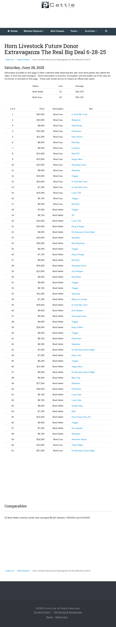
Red (74, 411)
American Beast (79, 439)
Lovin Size (76, 394)
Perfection (76, 131)
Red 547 (76, 153)
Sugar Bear (77, 159)
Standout (76, 170)
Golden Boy (77, 406)
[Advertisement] (59, 17)
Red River (76, 277)
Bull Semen (57, 30)
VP (73, 215)
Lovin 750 (76, 193)
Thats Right (77, 445)
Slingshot (76, 120)
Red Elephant (78, 243)
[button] (106, 31)
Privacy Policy (42, 612)
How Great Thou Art (81, 417)
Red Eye (76, 142)
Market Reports (23, 60)
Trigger (75, 176)
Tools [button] (73, 30)
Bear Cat (76, 378)
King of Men (77, 327)
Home (14, 30)
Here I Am (76, 355)
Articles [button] (90, 30)
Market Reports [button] (33, 30)
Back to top (61, 617)
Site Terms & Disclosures (68, 612)
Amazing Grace (79, 165)
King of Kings (78, 226)
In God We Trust (79, 114)
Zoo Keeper (77, 271)
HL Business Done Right (83, 232)
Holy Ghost (77, 137)
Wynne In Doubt (79, 299)
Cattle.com (9, 60)
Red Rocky (77, 125)
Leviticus (76, 148)
